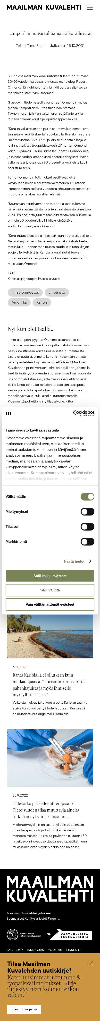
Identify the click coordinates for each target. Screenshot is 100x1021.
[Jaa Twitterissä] (27, 65)
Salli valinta (50, 590)
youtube (55, 950)
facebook (15, 950)
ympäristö (57, 292)
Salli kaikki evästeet (50, 576)
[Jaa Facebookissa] (58, 65)
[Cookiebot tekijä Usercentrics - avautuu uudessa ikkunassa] (73, 413)
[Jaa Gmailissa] (42, 65)
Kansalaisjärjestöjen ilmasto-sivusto (34, 278)
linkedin (73, 950)
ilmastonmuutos (25, 292)
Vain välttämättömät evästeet (50, 604)
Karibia (41, 302)
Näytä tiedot (74, 561)
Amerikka (19, 302)
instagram (36, 950)
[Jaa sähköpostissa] (73, 65)
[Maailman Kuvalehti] (50, 901)
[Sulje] (90, 964)
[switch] (87, 511)
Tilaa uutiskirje (21, 1009)
